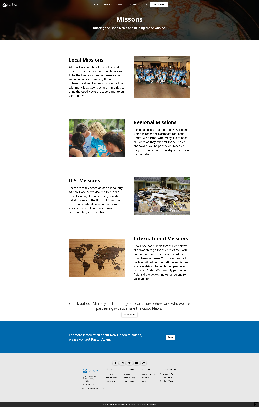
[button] (255, 5)
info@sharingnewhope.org (94, 388)
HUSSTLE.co (147, 404)
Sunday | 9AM (166, 377)
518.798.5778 (89, 385)
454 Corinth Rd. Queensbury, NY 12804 (90, 378)
